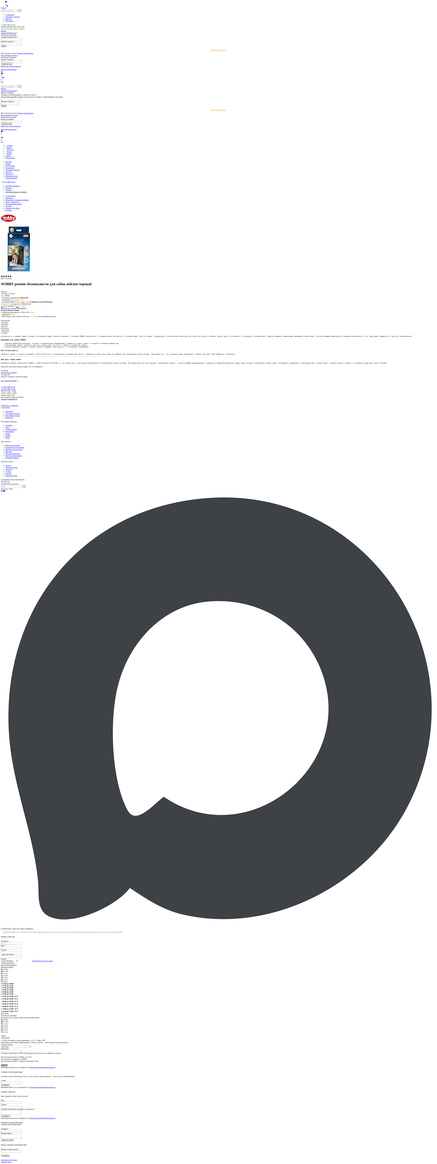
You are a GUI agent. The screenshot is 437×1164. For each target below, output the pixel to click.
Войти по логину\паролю (11, 66)
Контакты (9, 21)
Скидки (8, 474)
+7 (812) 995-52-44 (8, 25)
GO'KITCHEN (11, 429)
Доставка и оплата (12, 17)
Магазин (8, 452)
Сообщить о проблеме (9, 406)
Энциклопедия (11, 178)
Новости (8, 470)
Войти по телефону (218, 50)
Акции (8, 164)
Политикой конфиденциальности (42, 1067)
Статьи (8, 472)
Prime (7, 438)
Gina (7, 427)
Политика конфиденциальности (13, 401)
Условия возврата (12, 458)
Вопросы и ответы (12, 445)
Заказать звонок (7, 1140)
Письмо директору (12, 454)
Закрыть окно (6, 1162)
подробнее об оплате (9, 1160)
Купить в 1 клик (9, 308)
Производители (11, 176)
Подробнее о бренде (9, 373)
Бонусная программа (13, 456)
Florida (8, 436)
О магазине (9, 15)
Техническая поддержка (14, 447)
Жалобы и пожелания (13, 450)
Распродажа (10, 166)
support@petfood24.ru (9, 399)
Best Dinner (9, 432)
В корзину (22, 308)
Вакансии (9, 418)
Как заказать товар (12, 416)
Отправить (5, 1085)
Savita (7, 434)
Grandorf (8, 425)
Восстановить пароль (9, 55)
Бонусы (8, 19)
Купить (4, 1065)
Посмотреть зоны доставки (42, 961)
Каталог (8, 162)
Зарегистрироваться (25, 53)
